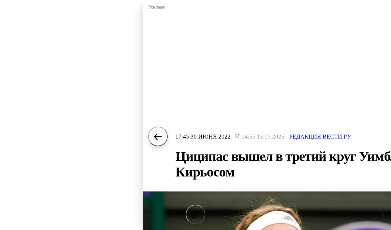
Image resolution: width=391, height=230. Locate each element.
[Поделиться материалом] (195, 214)
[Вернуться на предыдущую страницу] (158, 136)
